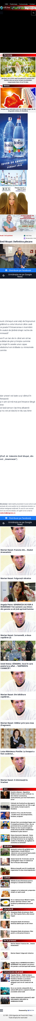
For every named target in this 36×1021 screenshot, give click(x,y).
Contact (32, 4)
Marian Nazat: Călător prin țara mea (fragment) (17, 724)
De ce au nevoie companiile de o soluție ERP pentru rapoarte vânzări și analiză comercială (23, 990)
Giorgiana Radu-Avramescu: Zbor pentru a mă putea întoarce (22, 932)
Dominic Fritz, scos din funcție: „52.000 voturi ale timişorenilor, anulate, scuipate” (21, 814)
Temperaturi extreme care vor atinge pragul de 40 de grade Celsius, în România (18, 110)
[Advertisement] (18, 34)
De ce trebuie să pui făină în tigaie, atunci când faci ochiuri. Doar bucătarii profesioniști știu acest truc (23, 902)
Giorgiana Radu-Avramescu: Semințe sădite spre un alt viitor (22, 922)
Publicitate (13, 4)
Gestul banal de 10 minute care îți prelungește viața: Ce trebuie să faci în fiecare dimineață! (22, 860)
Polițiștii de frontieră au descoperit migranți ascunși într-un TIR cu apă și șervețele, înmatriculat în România (23, 806)
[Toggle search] (33, 12)
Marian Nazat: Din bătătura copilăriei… (13, 695)
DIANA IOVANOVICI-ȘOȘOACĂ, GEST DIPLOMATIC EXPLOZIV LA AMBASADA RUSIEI (23, 999)
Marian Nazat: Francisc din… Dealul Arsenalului (17, 551)
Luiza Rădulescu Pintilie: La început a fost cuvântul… (17, 752)
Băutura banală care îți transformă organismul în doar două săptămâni (23, 869)
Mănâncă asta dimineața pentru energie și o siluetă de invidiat (22, 882)
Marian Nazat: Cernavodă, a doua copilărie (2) (16, 636)
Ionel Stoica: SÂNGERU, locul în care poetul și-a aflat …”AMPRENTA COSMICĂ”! (17, 666)
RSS (6, 4)
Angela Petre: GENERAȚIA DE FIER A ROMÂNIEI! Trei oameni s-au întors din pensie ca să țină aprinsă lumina (17, 606)
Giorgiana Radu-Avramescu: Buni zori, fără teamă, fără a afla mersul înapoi (22, 914)
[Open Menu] (1, 12)
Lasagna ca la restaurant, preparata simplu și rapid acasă (23, 891)
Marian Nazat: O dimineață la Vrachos (14, 781)
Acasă (2, 235)
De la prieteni (8, 235)
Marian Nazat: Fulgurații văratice (16, 578)
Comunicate (23, 4)
